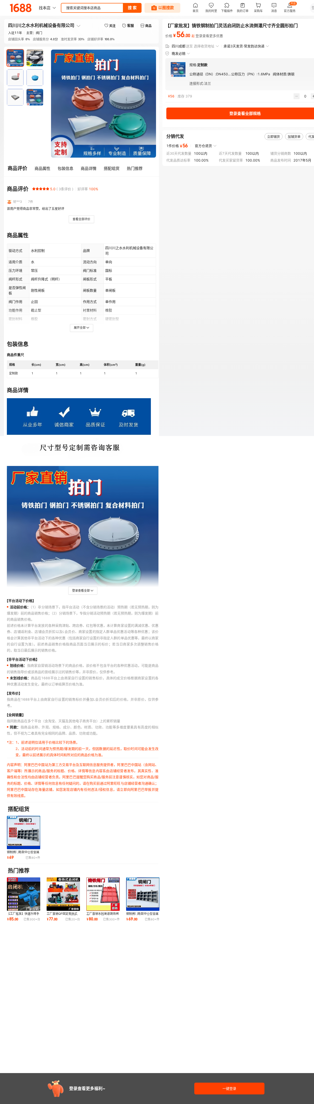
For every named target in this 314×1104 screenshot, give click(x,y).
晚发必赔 (178, 53)
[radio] (33, 189)
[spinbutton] (305, 96)
